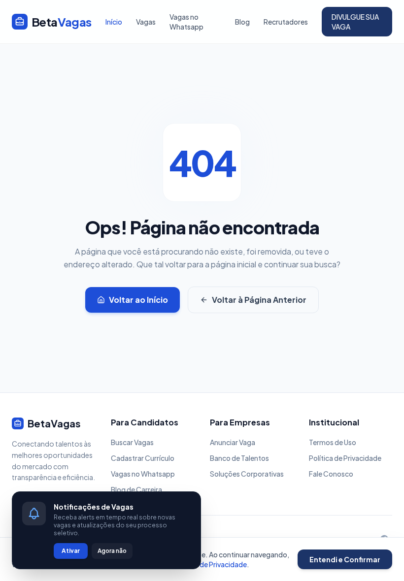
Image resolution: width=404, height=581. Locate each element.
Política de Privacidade (345, 457)
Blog (242, 21)
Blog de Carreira (136, 489)
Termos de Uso (332, 442)
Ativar (71, 550)
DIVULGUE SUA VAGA (355, 21)
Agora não (112, 550)
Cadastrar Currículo (142, 457)
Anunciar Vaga (232, 442)
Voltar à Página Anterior (259, 299)
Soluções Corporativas (247, 473)
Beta (62, 21)
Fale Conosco (331, 473)
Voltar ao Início (138, 299)
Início (113, 21)
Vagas (146, 21)
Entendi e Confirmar (344, 559)
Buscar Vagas (132, 442)
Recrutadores (286, 21)
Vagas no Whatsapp (186, 21)
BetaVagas (54, 423)
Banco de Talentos (239, 457)
